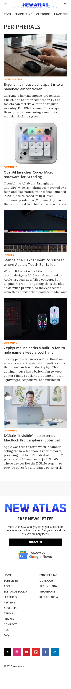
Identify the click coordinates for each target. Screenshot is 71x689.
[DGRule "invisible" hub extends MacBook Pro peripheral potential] (35, 407)
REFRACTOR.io (48, 597)
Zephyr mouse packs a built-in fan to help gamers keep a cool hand (34, 350)
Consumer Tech (13, 79)
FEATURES (10, 597)
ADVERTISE (11, 608)
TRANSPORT (62, 14)
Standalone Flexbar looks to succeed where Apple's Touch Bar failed (34, 262)
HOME (8, 575)
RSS (6, 630)
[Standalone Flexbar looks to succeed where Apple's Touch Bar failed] (35, 231)
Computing (10, 167)
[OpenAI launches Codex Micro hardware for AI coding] (35, 143)
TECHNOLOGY (48, 586)
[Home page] (35, 6)
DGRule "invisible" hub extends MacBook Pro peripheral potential (32, 437)
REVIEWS (9, 602)
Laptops (9, 255)
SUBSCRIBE (11, 580)
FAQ (6, 635)
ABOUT (8, 586)
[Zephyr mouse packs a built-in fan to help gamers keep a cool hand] (35, 319)
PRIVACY (9, 619)
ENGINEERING (23, 14)
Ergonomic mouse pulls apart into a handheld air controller (33, 86)
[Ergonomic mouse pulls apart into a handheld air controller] (35, 55)
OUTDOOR (43, 14)
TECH (7, 14)
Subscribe (36, 542)
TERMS (8, 613)
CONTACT (10, 624)
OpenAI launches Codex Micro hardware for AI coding (28, 174)
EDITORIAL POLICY (15, 591)
